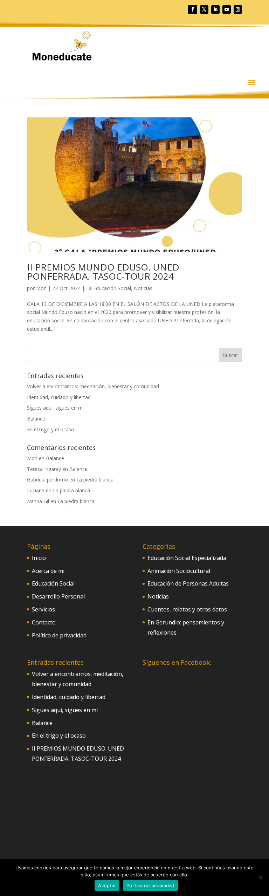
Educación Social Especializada (186, 558)
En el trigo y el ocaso (50, 429)
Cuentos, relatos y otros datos (187, 609)
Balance (36, 418)
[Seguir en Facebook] (192, 9)
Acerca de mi (48, 571)
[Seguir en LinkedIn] (215, 9)
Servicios (43, 609)
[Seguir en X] (204, 9)
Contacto (44, 622)
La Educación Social (108, 288)
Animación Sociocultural (178, 571)
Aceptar (107, 885)
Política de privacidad (59, 635)
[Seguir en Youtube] (226, 9)
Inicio (39, 558)
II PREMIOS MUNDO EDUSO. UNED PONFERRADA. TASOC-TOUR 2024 (103, 271)
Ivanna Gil (38, 501)
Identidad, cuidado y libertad (59, 397)
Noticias (143, 288)
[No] (260, 877)
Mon (41, 288)
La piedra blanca (94, 479)
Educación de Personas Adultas (188, 583)
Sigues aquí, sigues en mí (55, 407)
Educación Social (53, 583)
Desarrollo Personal (58, 596)
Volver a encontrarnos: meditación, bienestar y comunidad (93, 386)
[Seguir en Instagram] (238, 9)
